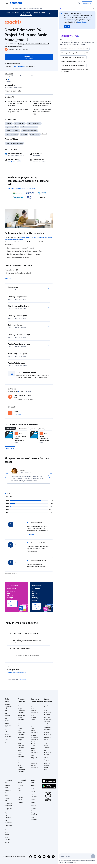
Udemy (7, 842)
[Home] (5, 8)
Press (32, 783)
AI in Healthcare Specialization (35, 724)
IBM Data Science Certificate (21, 761)
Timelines (8, 123)
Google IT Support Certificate (21, 724)
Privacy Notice (82, 22)
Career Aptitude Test (46, 706)
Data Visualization (19, 123)
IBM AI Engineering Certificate (21, 746)
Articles (33, 802)
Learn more (31, 66)
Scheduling (24, 134)
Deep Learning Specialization (35, 730)
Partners (20, 785)
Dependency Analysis (12, 127)
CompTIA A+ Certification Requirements (48, 719)
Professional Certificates (8, 804)
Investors (33, 785)
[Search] (79, 3)
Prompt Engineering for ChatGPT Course (34, 758)
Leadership (8, 790)
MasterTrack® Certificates (9, 809)
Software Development (35, 8)
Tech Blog (20, 802)
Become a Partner (8, 829)
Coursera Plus (7, 800)
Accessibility (34, 797)
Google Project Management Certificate (21, 731)
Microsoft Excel (7, 731)
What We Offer (7, 786)
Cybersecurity (9, 711)
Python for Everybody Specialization (35, 766)
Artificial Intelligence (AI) (8, 706)
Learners (20, 783)
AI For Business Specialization (35, 711)
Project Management (12, 134)
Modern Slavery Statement (34, 813)
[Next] (50, 475)
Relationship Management (29, 131)
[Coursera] (16, 3)
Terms (32, 788)
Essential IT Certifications (47, 733)
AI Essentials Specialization (35, 705)
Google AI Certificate (21, 705)
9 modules (9, 74)
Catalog (7, 796)
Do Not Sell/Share (34, 818)
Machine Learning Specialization (35, 750)
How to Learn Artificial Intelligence (47, 746)
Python (7, 739)
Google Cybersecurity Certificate (22, 711)
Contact (33, 800)
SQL (6, 742)
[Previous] (7, 475)
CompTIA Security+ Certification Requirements (48, 727)
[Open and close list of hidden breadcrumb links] (11, 8)
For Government (8, 821)
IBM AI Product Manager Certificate (21, 753)
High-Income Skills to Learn (47, 739)
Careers (7, 793)
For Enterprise (8, 817)
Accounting (8, 701)
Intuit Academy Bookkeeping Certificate (21, 768)
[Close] (50, 13)
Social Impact (7, 834)
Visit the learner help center (16, 673)
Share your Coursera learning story (47, 766)
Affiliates (33, 808)
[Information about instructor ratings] (19, 391)
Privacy (33, 791)
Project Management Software (14, 143)
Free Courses (7, 838)
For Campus (8, 825)
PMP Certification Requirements (48, 752)
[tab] (10, 428)
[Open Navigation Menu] (7, 3)
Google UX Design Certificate (21, 739)
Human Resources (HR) (8, 725)
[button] (44, 134)
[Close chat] (93, 8)
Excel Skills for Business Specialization (35, 737)
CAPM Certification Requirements (48, 712)
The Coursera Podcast (20, 798)
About (6, 783)
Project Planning (35, 134)
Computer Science (20, 8)
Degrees (7, 813)
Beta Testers (20, 789)
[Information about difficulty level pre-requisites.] (21, 87)
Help (32, 794)
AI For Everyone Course (33, 717)
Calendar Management (34, 123)
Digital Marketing (8, 719)
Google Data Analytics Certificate (21, 717)
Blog (19, 793)
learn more (23, 680)
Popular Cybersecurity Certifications (48, 759)
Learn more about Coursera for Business (21, 188)
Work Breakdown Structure (28, 127)
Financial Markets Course (33, 744)
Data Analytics (7, 715)
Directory (33, 805)
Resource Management (12, 131)
